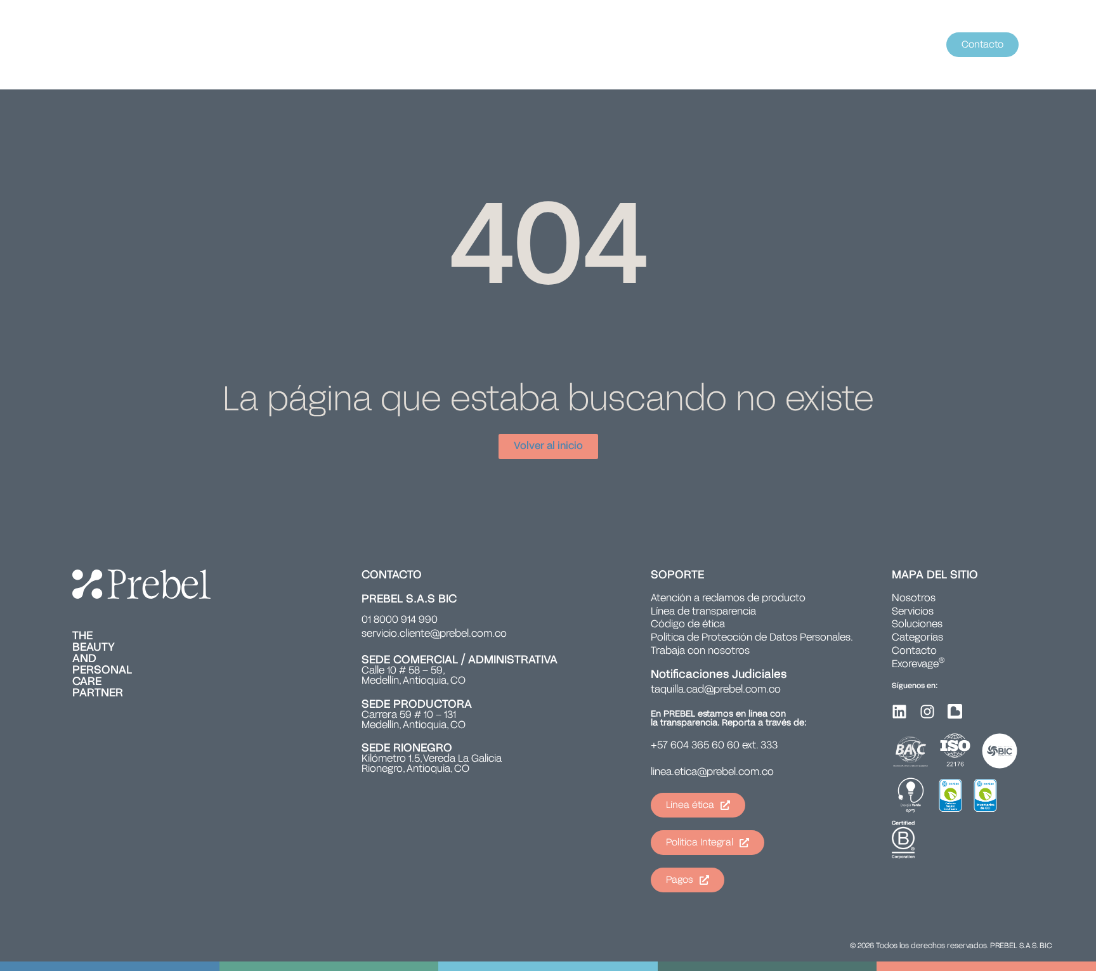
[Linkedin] (899, 711)
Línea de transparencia (703, 612)
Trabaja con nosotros (700, 651)
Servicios (913, 612)
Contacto (914, 651)
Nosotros (914, 599)
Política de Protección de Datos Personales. (752, 638)
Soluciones (917, 625)
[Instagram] (927, 711)
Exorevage (918, 665)
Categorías (917, 638)
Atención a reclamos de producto (728, 599)
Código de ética (688, 625)
